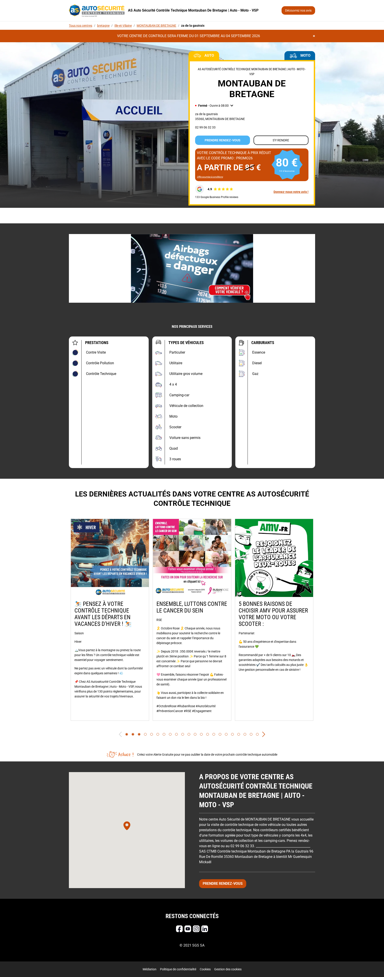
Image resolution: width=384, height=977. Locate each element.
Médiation (149, 969)
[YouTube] (187, 928)
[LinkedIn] (204, 928)
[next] (263, 734)
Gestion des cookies (228, 969)
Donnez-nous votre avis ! (291, 192)
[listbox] (192, 619)
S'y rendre (281, 140)
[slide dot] (126, 734)
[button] (214, 105)
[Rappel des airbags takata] (192, 268)
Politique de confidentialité (178, 969)
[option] (110, 619)
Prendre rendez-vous (222, 140)
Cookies (205, 969)
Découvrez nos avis (298, 10)
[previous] (120, 734)
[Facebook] (179, 928)
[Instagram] (196, 928)
